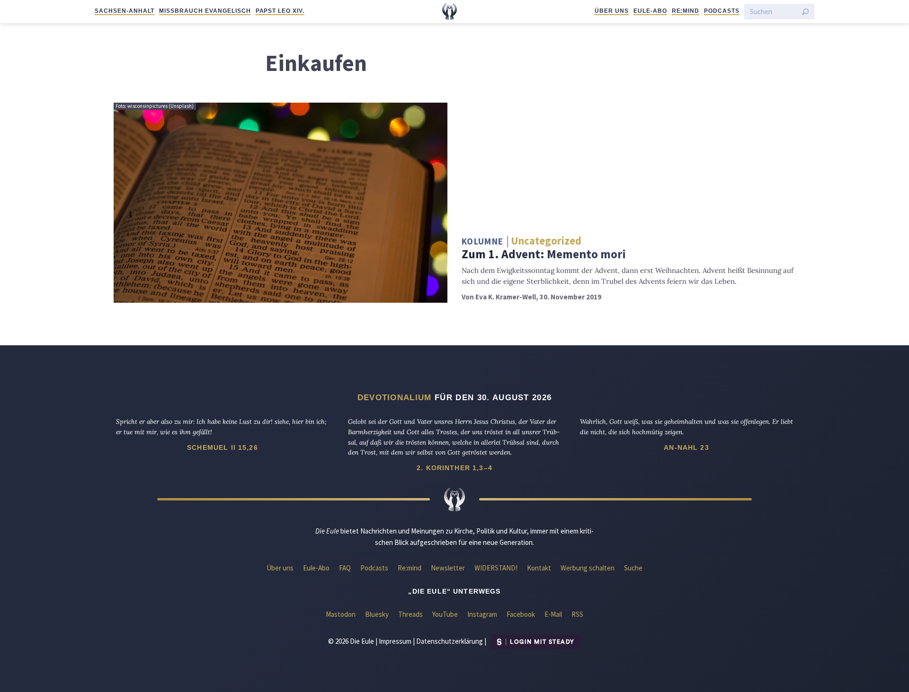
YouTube (445, 614)
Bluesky (377, 614)
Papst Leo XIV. (280, 11)
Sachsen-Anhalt (124, 11)
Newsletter (448, 567)
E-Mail (553, 614)
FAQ (345, 567)
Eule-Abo (650, 11)
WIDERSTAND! (495, 567)
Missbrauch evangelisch (204, 11)
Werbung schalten (588, 567)
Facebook (521, 614)
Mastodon (341, 614)
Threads (410, 614)
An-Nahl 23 (686, 447)
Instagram (482, 614)
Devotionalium (394, 397)
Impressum (395, 641)
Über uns (612, 11)
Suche (633, 567)
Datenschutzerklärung (449, 641)
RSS (577, 614)
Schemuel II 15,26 (222, 447)
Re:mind (686, 11)
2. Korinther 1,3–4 (454, 468)
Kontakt (539, 567)
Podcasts (722, 11)
